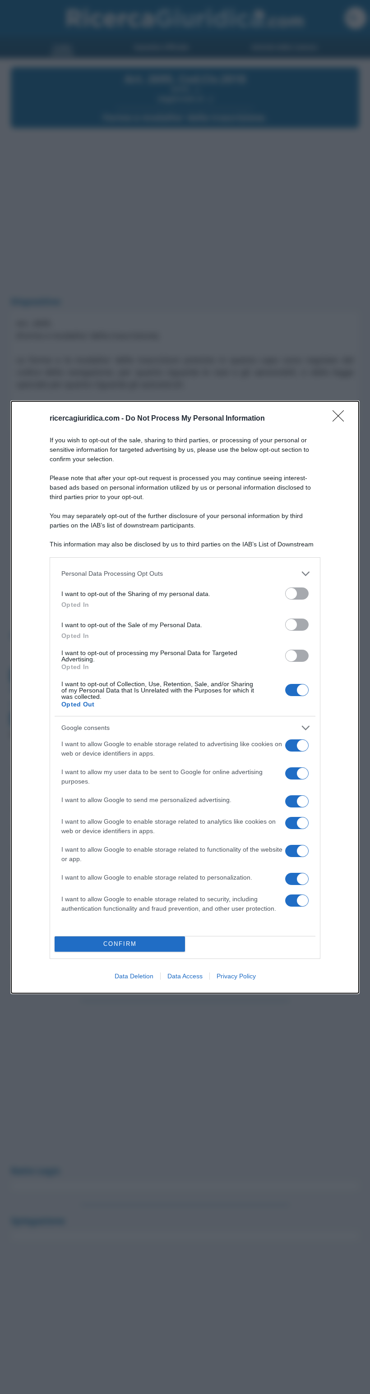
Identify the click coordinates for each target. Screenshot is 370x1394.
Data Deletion (134, 976)
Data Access (185, 976)
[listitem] (185, 573)
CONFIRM (120, 943)
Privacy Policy (236, 976)
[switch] (297, 593)
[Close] (341, 418)
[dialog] (185, 697)
